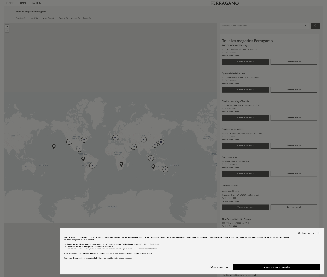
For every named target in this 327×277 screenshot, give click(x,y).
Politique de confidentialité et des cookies (113, 258)
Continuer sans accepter (309, 233)
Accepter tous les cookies (276, 267)
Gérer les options (219, 267)
